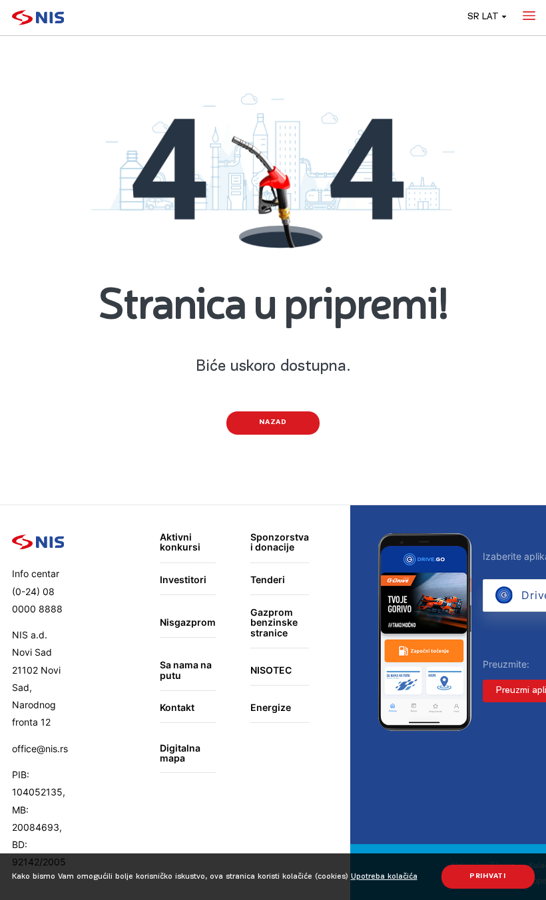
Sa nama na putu (186, 670)
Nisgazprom (188, 622)
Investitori (183, 579)
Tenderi (267, 579)
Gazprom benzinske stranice (274, 622)
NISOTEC (271, 670)
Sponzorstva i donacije (279, 542)
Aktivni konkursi (180, 542)
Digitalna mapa (180, 753)
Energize (270, 707)
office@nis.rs (40, 748)
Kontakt (177, 707)
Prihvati (487, 876)
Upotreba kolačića (384, 877)
